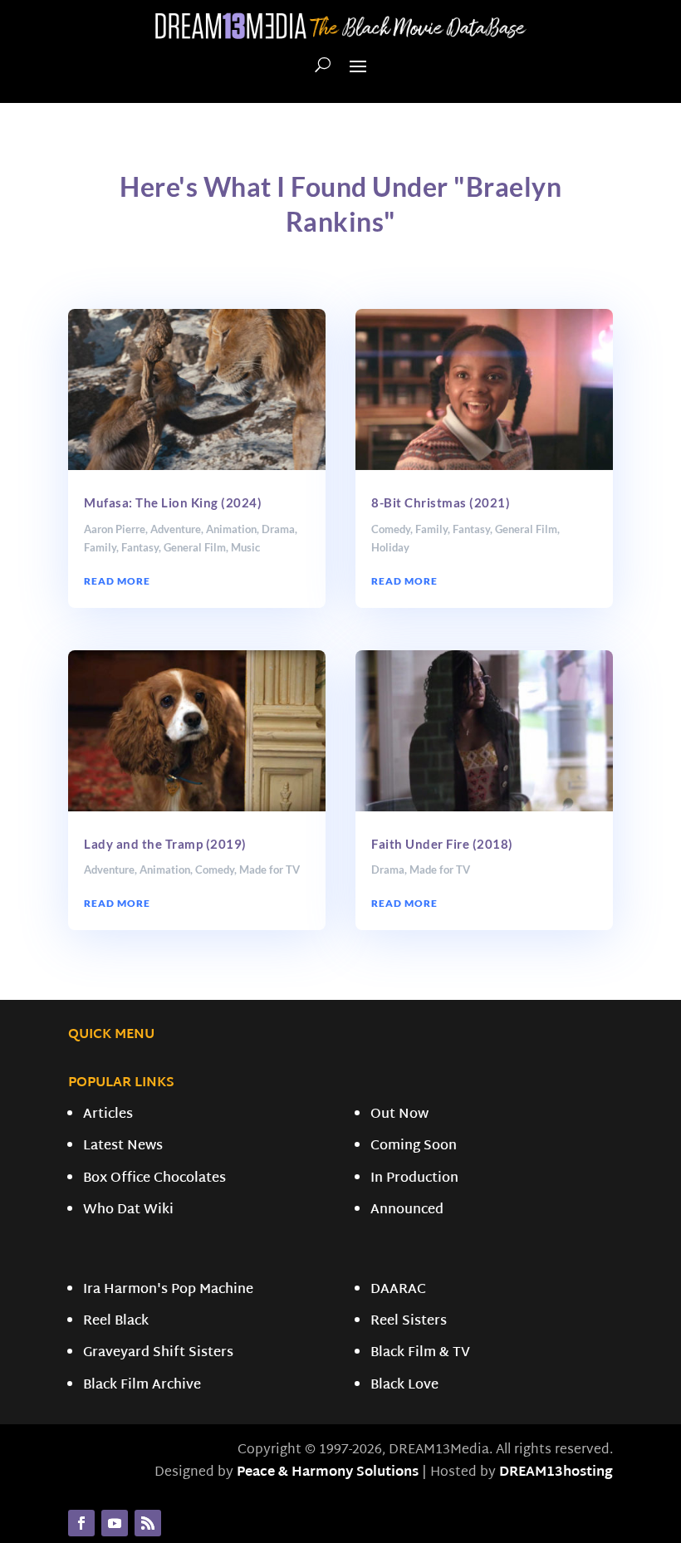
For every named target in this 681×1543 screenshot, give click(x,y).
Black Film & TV (420, 1353)
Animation (231, 529)
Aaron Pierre (114, 529)
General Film (195, 547)
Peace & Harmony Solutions (328, 1473)
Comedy (214, 869)
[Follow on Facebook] (81, 1523)
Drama (278, 529)
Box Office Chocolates (154, 1179)
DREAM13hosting (556, 1473)
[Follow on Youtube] (114, 1523)
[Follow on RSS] (148, 1523)
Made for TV (269, 869)
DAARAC (398, 1290)
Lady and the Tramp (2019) (165, 843)
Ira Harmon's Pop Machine (168, 1290)
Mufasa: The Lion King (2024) (173, 502)
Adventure (175, 529)
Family (100, 547)
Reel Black (116, 1322)
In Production (414, 1179)
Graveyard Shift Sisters (158, 1353)
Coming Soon (413, 1146)
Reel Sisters (408, 1322)
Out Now (399, 1115)
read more (117, 581)
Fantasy (140, 547)
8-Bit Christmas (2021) (440, 502)
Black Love (404, 1386)
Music (245, 547)
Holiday (390, 547)
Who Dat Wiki (128, 1210)
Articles (108, 1115)
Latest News (123, 1146)
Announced (406, 1210)
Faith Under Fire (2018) (442, 843)
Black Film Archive (142, 1386)
